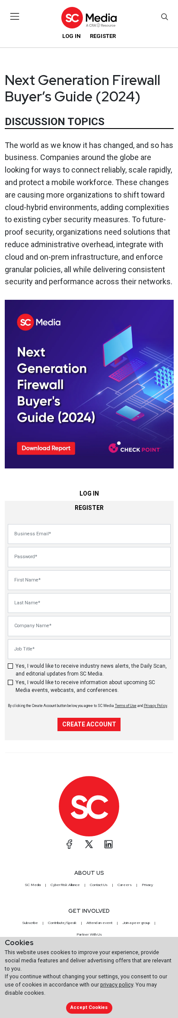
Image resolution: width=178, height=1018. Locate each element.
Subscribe (30, 922)
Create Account (89, 724)
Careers (125, 884)
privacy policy (116, 984)
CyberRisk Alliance (65, 884)
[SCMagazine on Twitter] (89, 844)
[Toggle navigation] (15, 16)
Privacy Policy (155, 706)
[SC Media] (89, 17)
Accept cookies (89, 1007)
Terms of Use (126, 706)
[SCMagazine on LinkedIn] (108, 844)
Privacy (147, 884)
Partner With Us (89, 934)
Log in (71, 36)
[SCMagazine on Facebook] (69, 844)
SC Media (33, 884)
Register (103, 36)
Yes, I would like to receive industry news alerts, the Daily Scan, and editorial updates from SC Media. (91, 670)
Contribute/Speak (62, 922)
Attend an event (99, 922)
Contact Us (99, 884)
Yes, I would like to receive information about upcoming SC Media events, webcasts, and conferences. (85, 686)
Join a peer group (136, 922)
